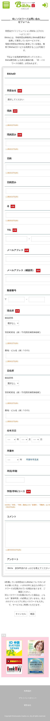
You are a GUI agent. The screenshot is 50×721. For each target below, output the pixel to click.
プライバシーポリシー (28, 698)
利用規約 (27, 691)
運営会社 (27, 705)
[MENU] (6, 3)
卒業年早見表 (32, 459)
